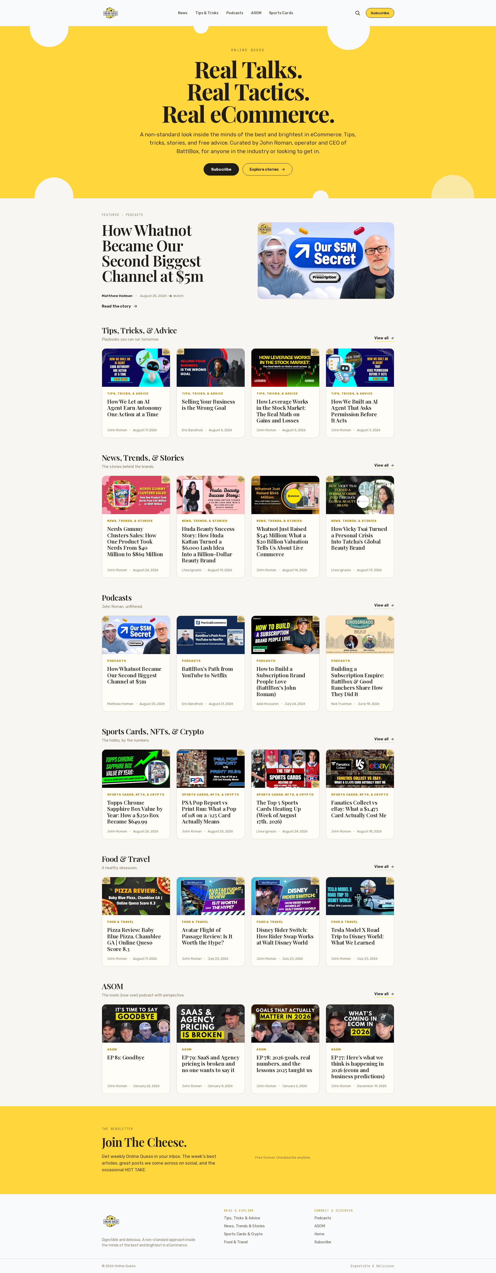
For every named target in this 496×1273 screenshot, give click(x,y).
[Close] (279, 597)
